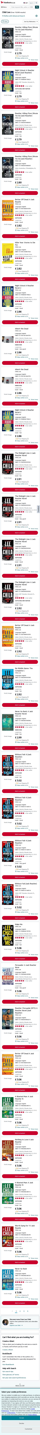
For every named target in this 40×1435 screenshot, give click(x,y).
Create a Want (7, 1350)
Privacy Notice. (32, 1414)
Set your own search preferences (14, 1378)
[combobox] (22, 7)
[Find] (37, 7)
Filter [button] (6, 21)
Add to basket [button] (20, 64)
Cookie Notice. (11, 1412)
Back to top (20, 1385)
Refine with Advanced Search (14, 16)
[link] (36, 15)
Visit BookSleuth (8, 1364)
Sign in (31, 3)
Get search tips (7, 1371)
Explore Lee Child (15, 1325)
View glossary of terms (10, 1375)
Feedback (38, 509)
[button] (33, 60)
